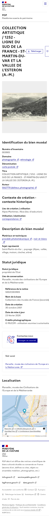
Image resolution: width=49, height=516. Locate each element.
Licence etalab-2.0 (31, 510)
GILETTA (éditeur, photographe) (18, 187)
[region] (24, 416)
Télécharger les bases (13, 494)
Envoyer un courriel (27, 340)
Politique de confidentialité (26, 505)
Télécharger (36, 51)
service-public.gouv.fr (27, 477)
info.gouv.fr (7, 477)
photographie (9, 159)
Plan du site (15, 499)
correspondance (10, 218)
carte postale (8, 166)
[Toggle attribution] (44, 428)
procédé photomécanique (15, 238)
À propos (41, 490)
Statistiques (29, 494)
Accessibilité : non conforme (13, 490)
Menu (45, 3)
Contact (31, 490)
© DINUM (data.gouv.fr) (23, 428)
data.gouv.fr (28, 482)
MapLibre (7, 428)
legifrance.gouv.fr (10, 482)
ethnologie (25, 159)
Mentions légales (8, 505)
